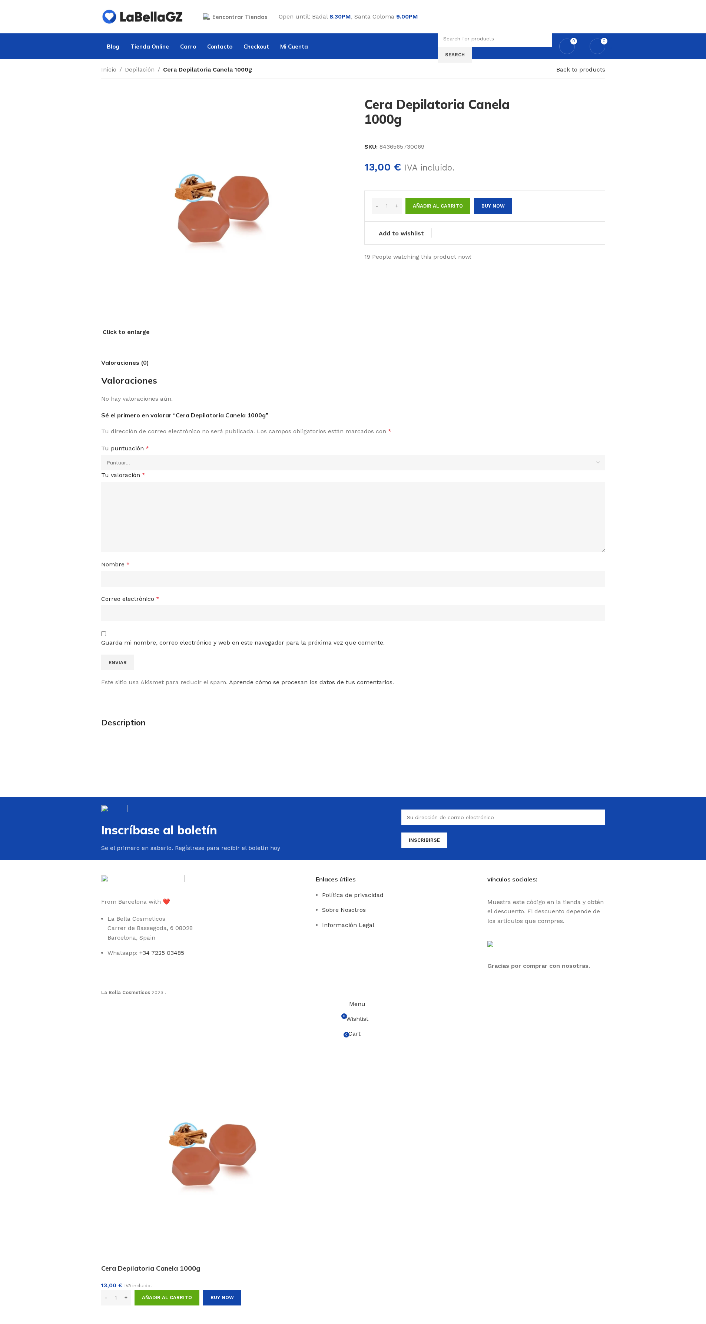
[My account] (602, 16)
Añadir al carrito (438, 206)
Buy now (222, 1297)
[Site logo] (143, 16)
